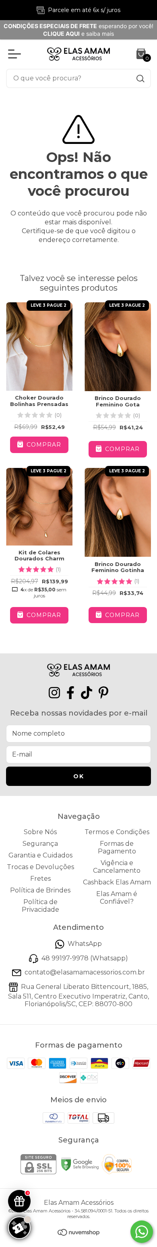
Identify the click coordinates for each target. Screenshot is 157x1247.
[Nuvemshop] (78, 1233)
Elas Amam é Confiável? (116, 897)
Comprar (43, 444)
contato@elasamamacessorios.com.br (85, 972)
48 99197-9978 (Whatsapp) (84, 958)
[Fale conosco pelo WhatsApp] (141, 1231)
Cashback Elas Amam (117, 882)
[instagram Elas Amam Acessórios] (54, 692)
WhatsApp (85, 944)
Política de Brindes (40, 890)
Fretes (40, 878)
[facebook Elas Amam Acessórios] (70, 692)
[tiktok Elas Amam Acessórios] (86, 692)
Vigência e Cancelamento (116, 866)
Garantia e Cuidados (40, 855)
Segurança (40, 843)
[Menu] (16, 54)
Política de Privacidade (40, 905)
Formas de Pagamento (117, 847)
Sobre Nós (40, 832)
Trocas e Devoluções (40, 867)
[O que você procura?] (140, 79)
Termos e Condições (117, 832)
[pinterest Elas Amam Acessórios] (103, 692)
